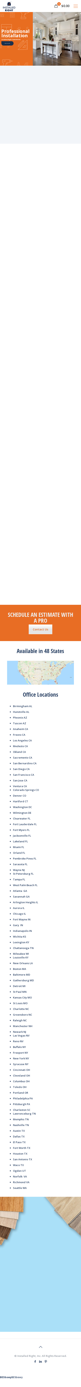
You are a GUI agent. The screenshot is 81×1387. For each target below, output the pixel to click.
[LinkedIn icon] (41, 1361)
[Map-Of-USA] (40, 672)
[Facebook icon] (35, 1361)
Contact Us (40, 629)
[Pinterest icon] (46, 1361)
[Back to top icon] (40, 1347)
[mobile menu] (75, 6)
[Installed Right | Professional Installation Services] (9, 6)
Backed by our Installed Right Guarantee (40, 117)
